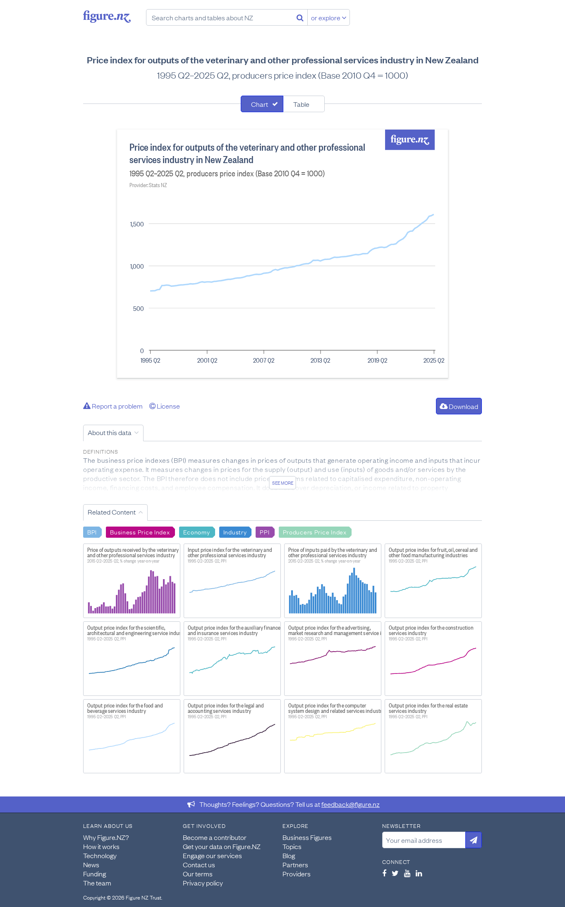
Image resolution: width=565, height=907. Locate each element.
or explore (326, 17)
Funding (94, 873)
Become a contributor (215, 837)
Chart (259, 103)
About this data (110, 432)
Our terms (198, 873)
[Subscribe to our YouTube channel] (407, 873)
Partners (295, 864)
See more (282, 482)
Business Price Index (140, 531)
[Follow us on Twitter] (395, 873)
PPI (264, 531)
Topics (292, 846)
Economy (196, 531)
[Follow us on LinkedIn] (419, 873)
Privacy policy (203, 882)
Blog (288, 855)
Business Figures (307, 837)
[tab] (262, 104)
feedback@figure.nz (350, 803)
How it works (101, 846)
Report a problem (117, 405)
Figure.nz (107, 16)
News (91, 864)
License (168, 405)
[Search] (300, 17)
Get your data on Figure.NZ (222, 846)
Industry (235, 531)
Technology (100, 855)
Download (463, 406)
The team (97, 882)
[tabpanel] (282, 254)
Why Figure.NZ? (106, 837)
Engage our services (212, 855)
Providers (296, 873)
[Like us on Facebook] (384, 873)
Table (301, 103)
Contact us (199, 864)
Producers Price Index (315, 531)
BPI (92, 531)
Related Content (112, 511)
